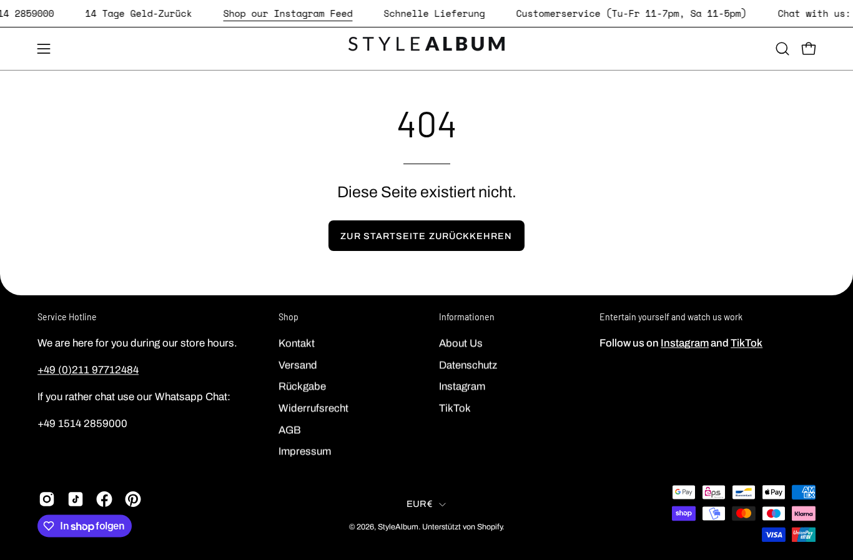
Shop (288, 317)
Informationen (467, 317)
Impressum (305, 451)
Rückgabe (302, 386)
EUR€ (420, 504)
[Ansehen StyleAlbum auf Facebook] (104, 498)
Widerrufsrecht (313, 408)
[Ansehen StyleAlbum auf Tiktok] (75, 498)
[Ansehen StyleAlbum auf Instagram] (46, 498)
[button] (782, 49)
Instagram (462, 386)
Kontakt (297, 343)
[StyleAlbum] (426, 49)
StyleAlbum (398, 527)
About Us (461, 343)
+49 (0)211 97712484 (88, 370)
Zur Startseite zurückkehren (426, 236)
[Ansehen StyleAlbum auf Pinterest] (133, 498)
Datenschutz (468, 365)
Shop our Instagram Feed (287, 13)
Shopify (489, 527)
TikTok (455, 408)
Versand (298, 365)
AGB (290, 429)
